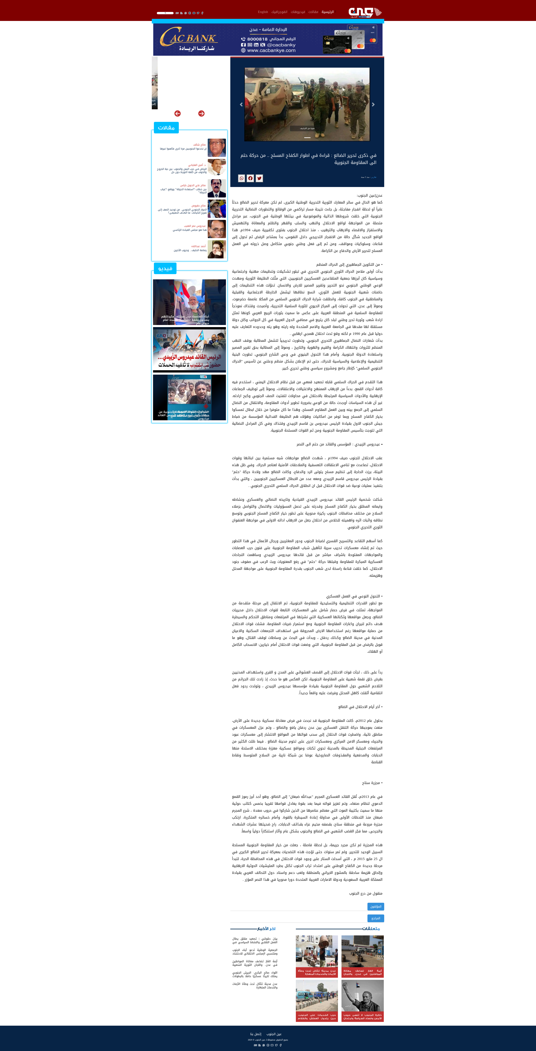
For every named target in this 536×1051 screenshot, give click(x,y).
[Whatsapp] (263, 1045)
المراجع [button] (375, 918)
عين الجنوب (274, 1034)
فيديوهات (298, 11)
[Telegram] (268, 1045)
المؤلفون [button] (375, 906)
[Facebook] (280, 1045)
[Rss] (259, 1045)
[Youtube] (272, 1045)
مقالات (313, 11)
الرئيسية (328, 11)
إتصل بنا (255, 1034)
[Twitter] (276, 1045)
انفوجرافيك (279, 11)
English (263, 11)
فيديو (165, 268)
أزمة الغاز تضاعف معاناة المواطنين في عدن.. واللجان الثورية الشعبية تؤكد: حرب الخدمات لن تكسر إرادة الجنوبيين (190, 102)
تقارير (373, 177)
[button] (241, 104)
